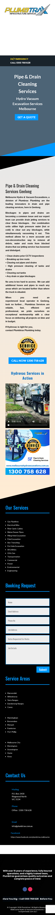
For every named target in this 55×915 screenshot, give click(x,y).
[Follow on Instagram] (30, 889)
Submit (43, 670)
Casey (10, 707)
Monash (10, 725)
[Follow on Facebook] (25, 889)
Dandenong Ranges (15, 703)
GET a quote (26, 117)
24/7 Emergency (19, 59)
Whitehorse (12, 696)
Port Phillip (11, 732)
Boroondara (12, 721)
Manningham (12, 718)
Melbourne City (13, 742)
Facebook (15, 833)
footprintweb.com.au (27, 911)
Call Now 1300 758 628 (27, 360)
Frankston (11, 728)
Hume (9, 753)
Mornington (12, 746)
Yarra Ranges (12, 700)
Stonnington (12, 749)
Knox (9, 756)
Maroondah (12, 693)
